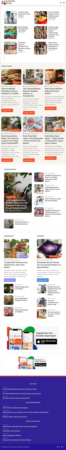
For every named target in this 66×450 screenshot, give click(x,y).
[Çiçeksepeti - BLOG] (8, 2)
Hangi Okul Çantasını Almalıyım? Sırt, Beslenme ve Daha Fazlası (24, 46)
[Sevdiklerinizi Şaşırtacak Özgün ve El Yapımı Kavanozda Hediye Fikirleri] (39, 177)
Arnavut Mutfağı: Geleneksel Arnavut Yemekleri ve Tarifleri (10, 91)
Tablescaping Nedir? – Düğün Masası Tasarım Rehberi (52, 189)
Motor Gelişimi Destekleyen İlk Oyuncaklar (23, 29)
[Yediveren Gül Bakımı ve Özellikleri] (8, 311)
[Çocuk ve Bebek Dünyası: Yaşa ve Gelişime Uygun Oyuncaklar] (40, 17)
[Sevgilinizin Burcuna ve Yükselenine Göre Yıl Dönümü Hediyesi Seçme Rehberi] (39, 212)
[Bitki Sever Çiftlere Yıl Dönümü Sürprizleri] (8, 223)
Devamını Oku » (7, 110)
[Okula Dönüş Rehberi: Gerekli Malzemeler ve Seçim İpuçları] (40, 48)
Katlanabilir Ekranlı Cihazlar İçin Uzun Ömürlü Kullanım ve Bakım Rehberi (49, 264)
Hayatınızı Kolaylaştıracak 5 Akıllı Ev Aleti (53, 302)
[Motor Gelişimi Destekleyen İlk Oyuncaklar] (10, 32)
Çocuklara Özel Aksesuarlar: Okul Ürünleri (24, 14)
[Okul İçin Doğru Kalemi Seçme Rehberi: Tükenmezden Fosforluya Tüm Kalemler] (40, 32)
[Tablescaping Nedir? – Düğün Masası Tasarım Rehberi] (39, 189)
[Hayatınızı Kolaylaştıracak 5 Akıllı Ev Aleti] (41, 302)
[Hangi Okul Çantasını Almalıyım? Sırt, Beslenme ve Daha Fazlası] (10, 48)
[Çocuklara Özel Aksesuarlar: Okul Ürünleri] (10, 17)
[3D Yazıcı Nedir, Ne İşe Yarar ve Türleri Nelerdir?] (41, 314)
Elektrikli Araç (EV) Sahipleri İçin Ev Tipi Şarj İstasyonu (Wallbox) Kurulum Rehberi (54, 290)
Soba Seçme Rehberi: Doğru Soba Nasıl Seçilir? (54, 91)
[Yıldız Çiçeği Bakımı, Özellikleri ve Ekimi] (8, 300)
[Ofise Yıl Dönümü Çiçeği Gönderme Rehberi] (39, 200)
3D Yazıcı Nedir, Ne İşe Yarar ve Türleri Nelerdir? (54, 314)
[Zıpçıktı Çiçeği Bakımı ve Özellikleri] (8, 288)
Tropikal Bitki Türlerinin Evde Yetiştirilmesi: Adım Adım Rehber (16, 264)
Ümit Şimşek (6, 86)
